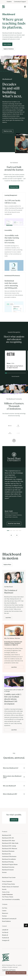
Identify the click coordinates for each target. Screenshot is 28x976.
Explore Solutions (9, 49)
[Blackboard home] (5, 957)
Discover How (14, 187)
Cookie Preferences (7, 894)
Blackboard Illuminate (8, 851)
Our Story (4, 908)
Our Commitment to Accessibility (11, 899)
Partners (4, 916)
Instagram (5, 940)
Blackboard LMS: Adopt (8, 840)
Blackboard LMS (6, 835)
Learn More (8, 617)
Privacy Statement (7, 881)
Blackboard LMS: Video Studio (10, 843)
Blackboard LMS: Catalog (9, 846)
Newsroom (5, 913)
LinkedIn (4, 930)
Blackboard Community (8, 918)
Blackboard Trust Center (9, 877)
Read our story (8, 131)
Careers (4, 910)
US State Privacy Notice (8, 884)
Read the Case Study (14, 523)
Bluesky (4, 935)
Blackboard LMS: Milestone (9, 848)
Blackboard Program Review (10, 864)
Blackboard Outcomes (8, 867)
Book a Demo (7, 44)
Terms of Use (5, 892)
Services (4, 872)
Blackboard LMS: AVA (8, 838)
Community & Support (20, 1)
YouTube (4, 932)
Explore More (7, 564)
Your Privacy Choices (7, 897)
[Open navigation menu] (24, 6)
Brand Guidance (6, 921)
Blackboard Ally (6, 854)
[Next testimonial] (17, 535)
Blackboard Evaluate (8, 869)
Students (9, 1)
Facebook (4, 937)
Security (4, 889)
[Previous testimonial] (11, 535)
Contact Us (14, 819)
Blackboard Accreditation (9, 859)
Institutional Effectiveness (9, 856)
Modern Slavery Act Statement (10, 886)
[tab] (9, 426)
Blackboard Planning (7, 862)
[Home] (3, 6)
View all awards (15, 376)
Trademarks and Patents (9, 970)
